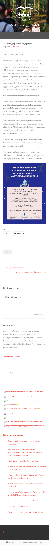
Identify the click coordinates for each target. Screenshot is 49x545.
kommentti (37, 314)
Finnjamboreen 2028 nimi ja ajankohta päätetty (25, 512)
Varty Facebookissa (11, 357)
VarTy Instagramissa (10, 373)
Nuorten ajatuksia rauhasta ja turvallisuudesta (24, 501)
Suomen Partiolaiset (14, 435)
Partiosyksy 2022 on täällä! (15, 268)
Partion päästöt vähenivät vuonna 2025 (21, 506)
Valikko (24, 34)
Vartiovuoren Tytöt (24, 25)
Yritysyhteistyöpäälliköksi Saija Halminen (23, 461)
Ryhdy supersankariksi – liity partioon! (29, 272)
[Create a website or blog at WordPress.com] (4, 532)
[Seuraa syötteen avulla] (4, 435)
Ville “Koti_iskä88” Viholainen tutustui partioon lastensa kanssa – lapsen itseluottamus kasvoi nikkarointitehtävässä (25, 452)
